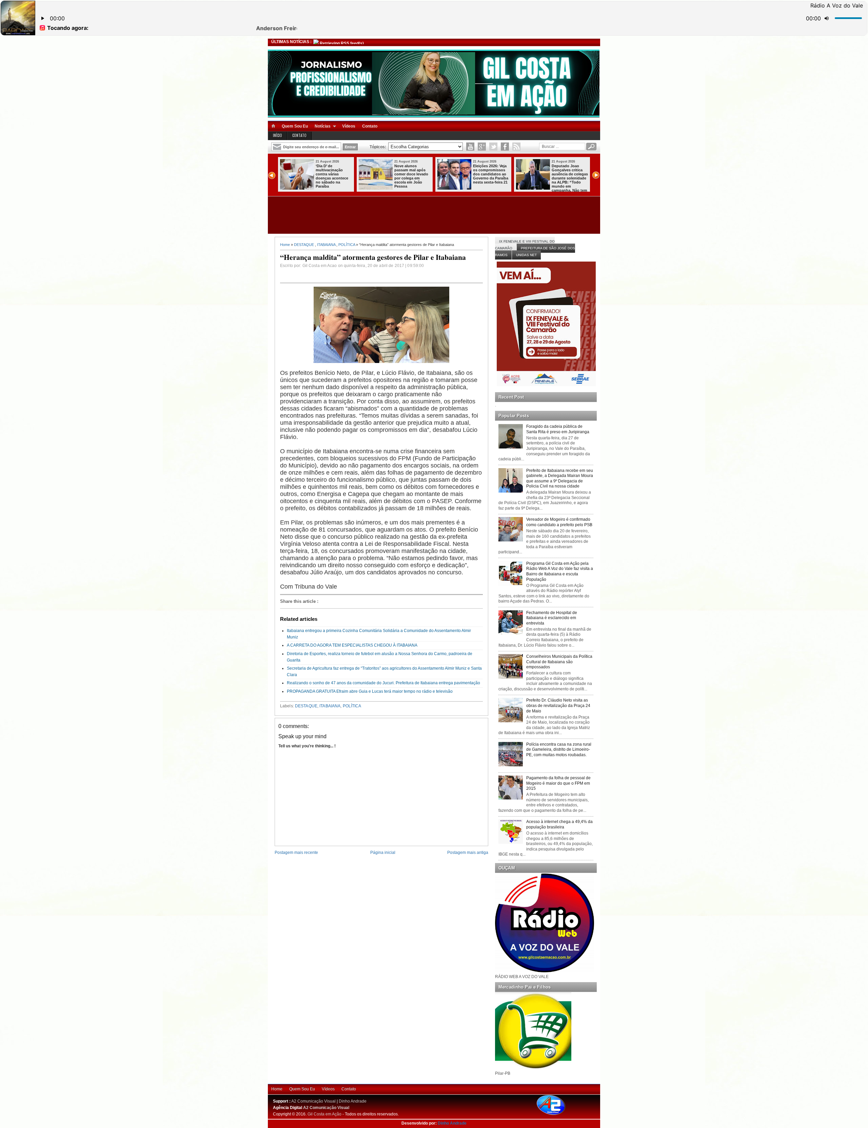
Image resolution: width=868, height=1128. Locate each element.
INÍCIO (277, 135)
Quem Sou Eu (295, 126)
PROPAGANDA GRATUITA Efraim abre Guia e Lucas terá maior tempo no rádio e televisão (370, 691)
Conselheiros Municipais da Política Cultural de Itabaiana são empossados (559, 661)
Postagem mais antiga (467, 852)
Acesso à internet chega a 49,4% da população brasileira (559, 824)
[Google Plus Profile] (482, 146)
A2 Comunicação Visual (313, 1101)
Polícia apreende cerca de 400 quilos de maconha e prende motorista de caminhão (491, 174)
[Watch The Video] (470, 146)
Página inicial (382, 852)
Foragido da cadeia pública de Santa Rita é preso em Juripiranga (557, 429)
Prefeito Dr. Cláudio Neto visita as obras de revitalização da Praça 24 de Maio (558, 705)
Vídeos (348, 126)
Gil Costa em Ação (324, 1114)
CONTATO (299, 135)
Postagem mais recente (296, 852)
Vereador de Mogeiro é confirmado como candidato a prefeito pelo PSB (559, 522)
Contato (369, 126)
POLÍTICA (346, 245)
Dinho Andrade (353, 1101)
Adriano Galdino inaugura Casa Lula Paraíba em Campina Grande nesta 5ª (569, 174)
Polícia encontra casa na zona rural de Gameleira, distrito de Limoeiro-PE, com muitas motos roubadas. (558, 749)
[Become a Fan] (505, 146)
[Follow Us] (493, 146)
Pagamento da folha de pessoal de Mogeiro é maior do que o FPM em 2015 (558, 783)
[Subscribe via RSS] (516, 146)
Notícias (323, 126)
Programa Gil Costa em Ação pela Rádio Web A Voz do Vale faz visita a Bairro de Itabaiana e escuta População (559, 571)
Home (285, 245)
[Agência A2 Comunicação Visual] (557, 1115)
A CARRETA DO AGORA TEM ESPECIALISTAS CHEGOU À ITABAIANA (352, 645)
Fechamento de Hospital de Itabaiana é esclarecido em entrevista (551, 618)
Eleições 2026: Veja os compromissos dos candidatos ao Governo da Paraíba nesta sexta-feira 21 (333, 174)
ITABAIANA (326, 245)
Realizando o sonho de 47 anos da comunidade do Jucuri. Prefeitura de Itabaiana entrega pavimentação (383, 683)
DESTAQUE (304, 245)
